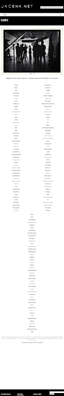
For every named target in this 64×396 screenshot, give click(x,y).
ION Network (48, 130)
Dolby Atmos (16, 191)
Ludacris (48, 159)
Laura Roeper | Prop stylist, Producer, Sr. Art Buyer (32, 342)
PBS (32, 217)
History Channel (48, 106)
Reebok (32, 227)
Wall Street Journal (32, 318)
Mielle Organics (47, 175)
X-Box (32, 331)
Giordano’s (47, 87)
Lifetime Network (48, 149)
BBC (16, 127)
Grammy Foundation (47, 95)
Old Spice (48, 210)
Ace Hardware (16, 93)
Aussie (16, 117)
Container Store (16, 173)
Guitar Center (48, 101)
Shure (32, 254)
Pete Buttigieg (32, 219)
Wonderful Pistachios (32, 329)
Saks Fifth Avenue (32, 249)
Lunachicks (47, 162)
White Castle (32, 326)
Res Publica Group (32, 233)
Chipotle (16, 162)
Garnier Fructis (48, 85)
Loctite (47, 151)
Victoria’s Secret (32, 307)
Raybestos (32, 225)
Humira (48, 117)
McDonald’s (48, 170)
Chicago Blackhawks (16, 154)
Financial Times (16, 205)
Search (52, 394)
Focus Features (16, 207)
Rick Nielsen (32, 238)
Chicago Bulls (16, 157)
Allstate (16, 106)
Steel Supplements (32, 270)
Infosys (48, 125)
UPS (32, 305)
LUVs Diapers (48, 165)
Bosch (16, 138)
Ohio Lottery (48, 207)
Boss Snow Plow (16, 141)
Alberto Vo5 (16, 103)
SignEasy (32, 257)
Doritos (16, 194)
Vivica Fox (32, 313)
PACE (32, 214)
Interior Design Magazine (48, 127)
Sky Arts (32, 259)
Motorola (48, 189)
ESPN (16, 199)
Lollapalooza (48, 154)
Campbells (16, 149)
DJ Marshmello (16, 189)
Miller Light (47, 183)
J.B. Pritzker (48, 133)
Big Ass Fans (16, 133)
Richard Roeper (32, 235)
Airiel (16, 101)
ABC (16, 90)
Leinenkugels (48, 143)
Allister (16, 109)
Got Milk (48, 90)
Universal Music (32, 302)
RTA (32, 243)
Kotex (48, 141)
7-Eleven (16, 85)
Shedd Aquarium (32, 251)
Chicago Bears (16, 151)
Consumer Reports (16, 170)
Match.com (47, 167)
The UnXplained (32, 286)
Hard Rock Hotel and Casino (47, 103)
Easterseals (16, 197)
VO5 (32, 315)
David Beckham (16, 175)
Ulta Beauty (32, 294)
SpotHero (32, 265)
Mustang (48, 191)
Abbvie (16, 87)
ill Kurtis (16, 135)
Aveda (16, 119)
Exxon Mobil (16, 202)
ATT (16, 114)
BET (16, 130)
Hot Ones (48, 114)
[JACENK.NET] (17, 7)
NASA (47, 194)
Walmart (32, 321)
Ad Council (16, 95)
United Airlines (32, 299)
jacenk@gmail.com (58, 7)
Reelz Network (32, 230)
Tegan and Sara (32, 278)
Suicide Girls (32, 275)
